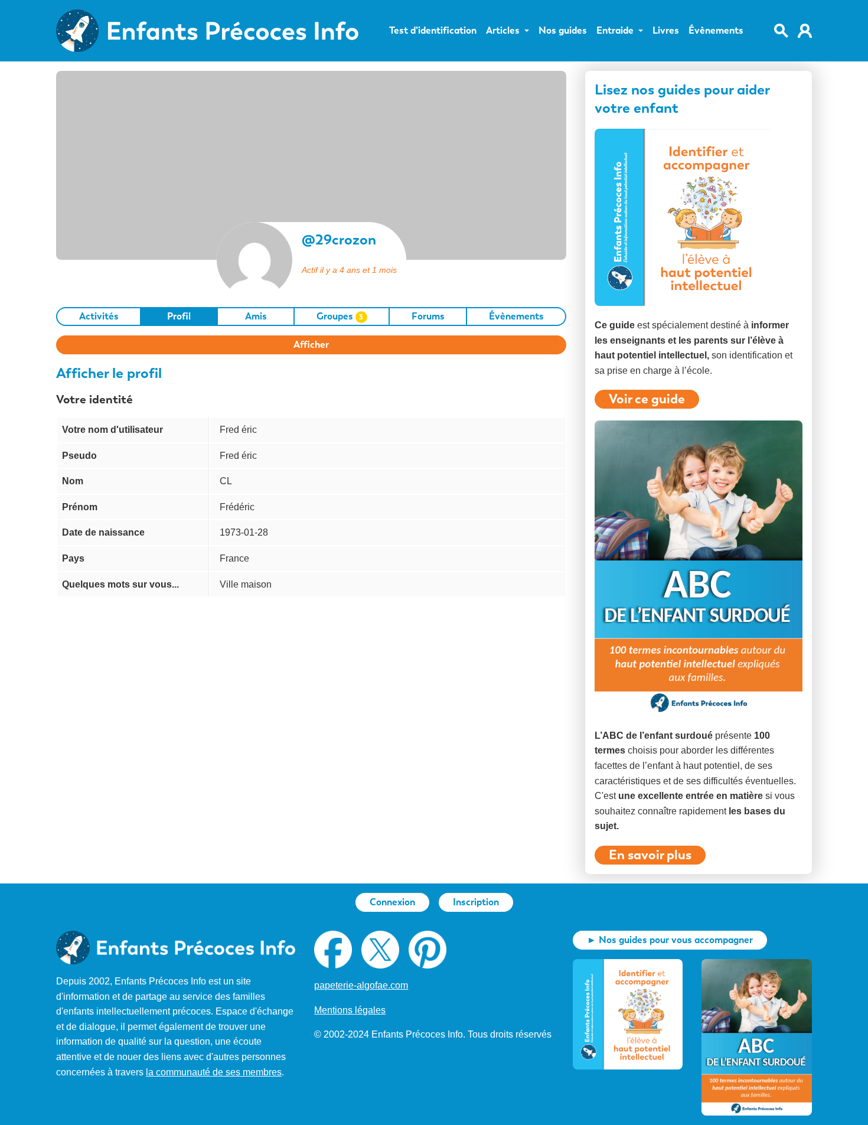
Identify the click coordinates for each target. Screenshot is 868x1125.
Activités (99, 316)
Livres (665, 30)
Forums (428, 316)
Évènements (715, 30)
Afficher (311, 344)
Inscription (476, 902)
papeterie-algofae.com (361, 985)
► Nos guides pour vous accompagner (670, 940)
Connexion (392, 902)
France (234, 558)
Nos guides (563, 30)
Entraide (615, 30)
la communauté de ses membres (214, 1072)
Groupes (340, 316)
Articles (503, 30)
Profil (179, 316)
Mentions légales (350, 1010)
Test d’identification (433, 30)
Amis (256, 316)
